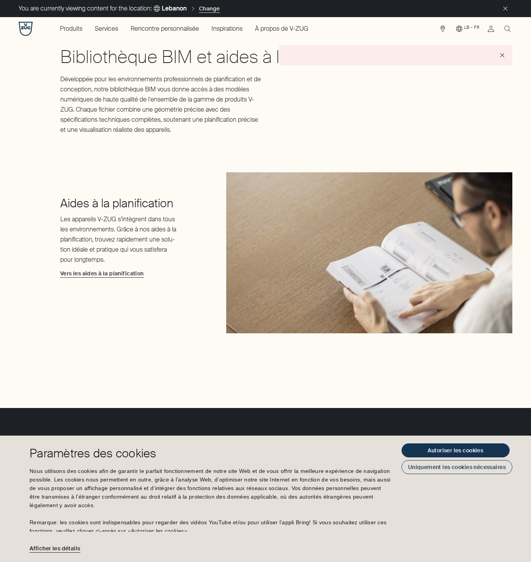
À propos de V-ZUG (281, 29)
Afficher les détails (55, 548)
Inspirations (227, 29)
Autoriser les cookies (455, 450)
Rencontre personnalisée (165, 29)
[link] (443, 30)
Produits (71, 29)
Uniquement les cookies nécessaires (457, 467)
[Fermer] (505, 9)
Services (106, 29)
